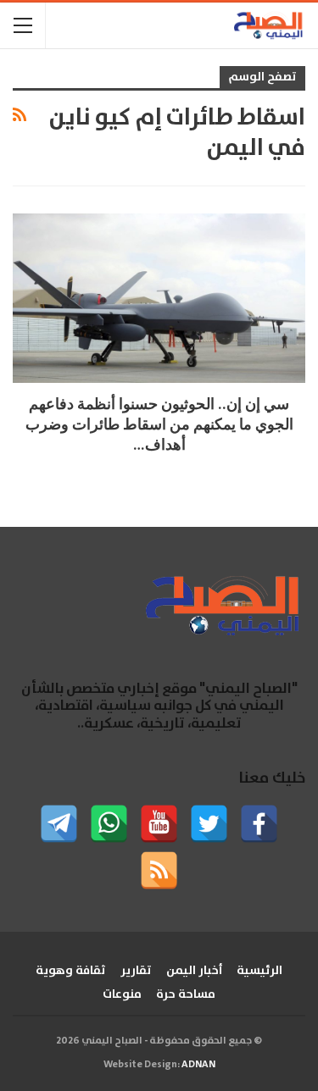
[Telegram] (59, 824)
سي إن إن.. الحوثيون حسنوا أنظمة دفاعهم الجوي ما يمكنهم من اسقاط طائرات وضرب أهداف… (159, 424)
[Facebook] (259, 824)
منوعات (122, 994)
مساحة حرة (185, 994)
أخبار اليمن (194, 970)
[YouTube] (159, 824)
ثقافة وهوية (71, 970)
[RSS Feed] (159, 870)
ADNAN (198, 1064)
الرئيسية (259, 970)
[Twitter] (209, 824)
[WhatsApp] (109, 824)
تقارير (136, 970)
